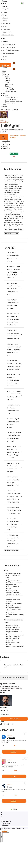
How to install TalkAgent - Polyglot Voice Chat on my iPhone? (13, 257)
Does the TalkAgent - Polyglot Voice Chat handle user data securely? (13, 467)
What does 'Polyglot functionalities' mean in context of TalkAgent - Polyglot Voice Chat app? (14, 349)
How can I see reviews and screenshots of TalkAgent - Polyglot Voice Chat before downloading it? (13, 319)
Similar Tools (6, 148)
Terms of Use (6, 823)
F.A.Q (4, 143)
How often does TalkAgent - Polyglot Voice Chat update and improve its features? (13, 334)
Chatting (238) (4, 122)
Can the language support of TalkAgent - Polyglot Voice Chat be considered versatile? (14, 365)
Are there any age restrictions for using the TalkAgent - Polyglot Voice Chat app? (13, 540)
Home (2, 109)
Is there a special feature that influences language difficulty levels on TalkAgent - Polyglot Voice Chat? (13, 496)
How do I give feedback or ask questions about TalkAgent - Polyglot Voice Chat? (14, 437)
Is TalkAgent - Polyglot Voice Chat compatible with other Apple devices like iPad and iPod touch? (14, 272)
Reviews (5, 146)
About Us (5, 825)
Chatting (7, 109)
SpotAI (9, 787)
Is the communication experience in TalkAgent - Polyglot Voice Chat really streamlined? (13, 380)
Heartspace (11, 762)
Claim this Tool (14, 153)
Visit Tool (3, 137)
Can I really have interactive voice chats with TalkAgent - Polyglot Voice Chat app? (13, 288)
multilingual (3, 686)
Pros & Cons (6, 144)
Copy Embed (14, 719)
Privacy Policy (6, 821)
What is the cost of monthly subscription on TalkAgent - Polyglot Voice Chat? (13, 481)
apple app (16, 686)
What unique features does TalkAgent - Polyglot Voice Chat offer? (13, 409)
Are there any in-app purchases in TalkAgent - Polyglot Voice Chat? (14, 510)
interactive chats (5, 690)
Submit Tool (5, 65)
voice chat (10, 686)
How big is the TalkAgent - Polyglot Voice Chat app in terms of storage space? (13, 524)
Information (6, 141)
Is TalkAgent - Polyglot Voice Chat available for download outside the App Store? (14, 395)
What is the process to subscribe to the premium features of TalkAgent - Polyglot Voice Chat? (13, 452)
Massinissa (4, 707)
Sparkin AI (11, 738)
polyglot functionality (15, 688)
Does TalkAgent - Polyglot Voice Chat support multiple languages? (13, 304)
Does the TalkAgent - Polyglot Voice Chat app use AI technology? (13, 423)
